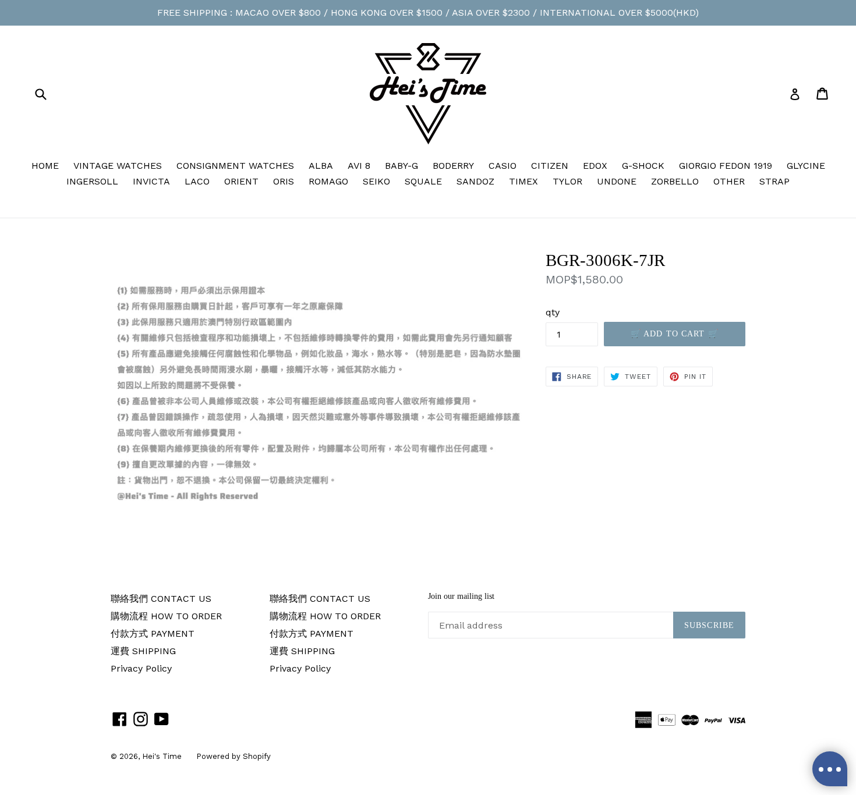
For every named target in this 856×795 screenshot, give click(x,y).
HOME (45, 165)
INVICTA (151, 181)
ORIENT (241, 181)
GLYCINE (806, 165)
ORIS (283, 181)
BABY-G (401, 165)
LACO (197, 181)
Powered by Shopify (233, 756)
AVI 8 (359, 165)
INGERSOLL (92, 181)
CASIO (503, 165)
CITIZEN (549, 165)
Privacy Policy (141, 668)
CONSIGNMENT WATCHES (235, 165)
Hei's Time (162, 756)
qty (553, 312)
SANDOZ (475, 181)
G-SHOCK (643, 165)
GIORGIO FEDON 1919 (725, 165)
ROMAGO (328, 181)
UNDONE (616, 181)
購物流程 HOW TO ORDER (166, 616)
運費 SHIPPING (143, 650)
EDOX (595, 165)
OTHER (729, 181)
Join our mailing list (461, 596)
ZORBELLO (675, 181)
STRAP (774, 181)
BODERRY (453, 165)
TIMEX (523, 181)
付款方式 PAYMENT (152, 633)
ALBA (321, 165)
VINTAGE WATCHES (117, 165)
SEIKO (376, 181)
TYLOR (567, 181)
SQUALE (423, 181)
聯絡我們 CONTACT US (161, 598)
